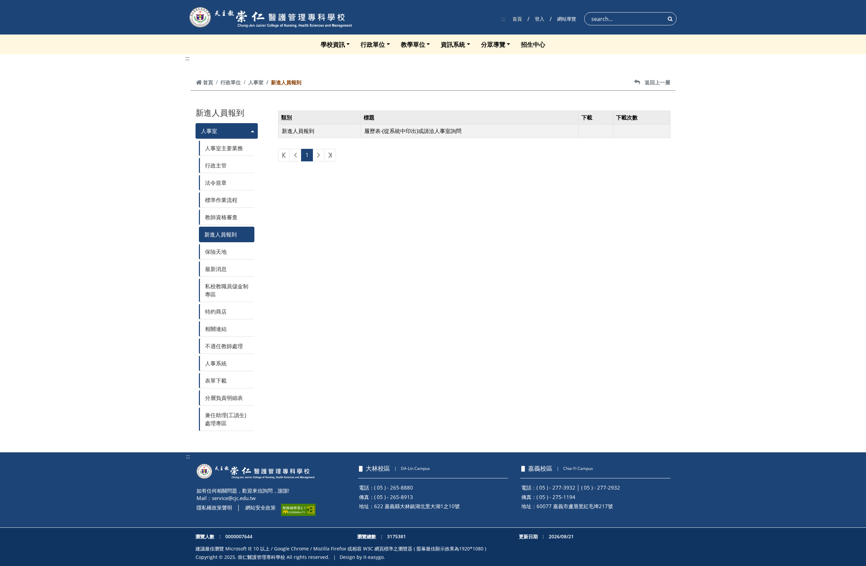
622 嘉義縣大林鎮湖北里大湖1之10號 (417, 506)
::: (503, 19)
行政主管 (216, 165)
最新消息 (216, 269)
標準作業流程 (221, 200)
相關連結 (216, 329)
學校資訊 (333, 44)
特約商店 (216, 311)
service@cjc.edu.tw (234, 498)
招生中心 (533, 44)
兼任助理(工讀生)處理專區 (225, 419)
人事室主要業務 (224, 148)
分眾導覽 (493, 44)
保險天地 (216, 251)
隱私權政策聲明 (214, 507)
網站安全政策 (260, 507)
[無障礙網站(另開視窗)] (298, 510)
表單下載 (216, 380)
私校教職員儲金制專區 (226, 290)
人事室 (256, 82)
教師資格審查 (221, 217)
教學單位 (413, 44)
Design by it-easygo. (362, 557)
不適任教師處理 (224, 346)
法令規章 (216, 182)
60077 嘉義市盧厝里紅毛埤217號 (575, 506)
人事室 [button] (209, 131)
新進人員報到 (220, 234)
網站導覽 (566, 19)
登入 (539, 19)
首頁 (517, 19)
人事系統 (216, 363)
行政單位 (373, 44)
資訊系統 (453, 44)
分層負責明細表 (224, 398)
